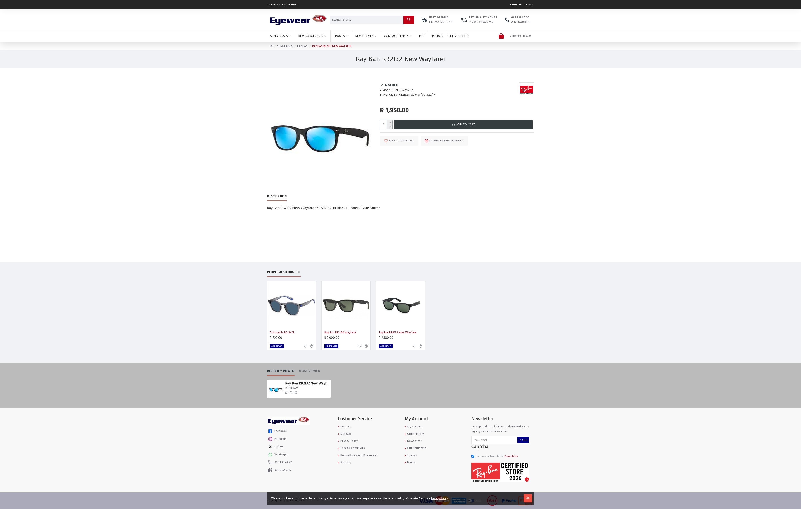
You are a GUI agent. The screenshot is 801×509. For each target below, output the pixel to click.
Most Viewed (309, 371)
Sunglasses (285, 46)
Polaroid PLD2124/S (282, 332)
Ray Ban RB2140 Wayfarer (340, 332)
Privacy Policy (439, 498)
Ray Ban (302, 46)
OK (528, 498)
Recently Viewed (281, 371)
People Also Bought (284, 272)
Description (277, 196)
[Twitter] (271, 447)
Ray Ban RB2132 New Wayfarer (398, 332)
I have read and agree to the (497, 456)
